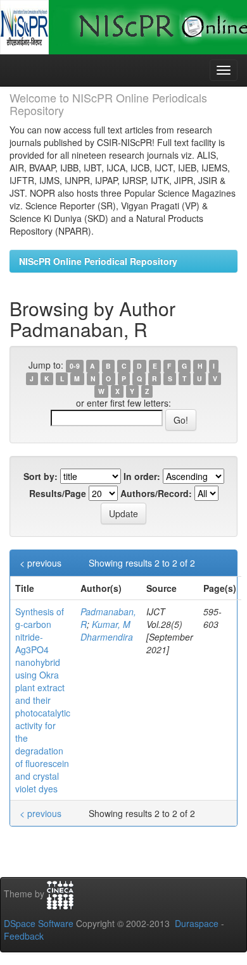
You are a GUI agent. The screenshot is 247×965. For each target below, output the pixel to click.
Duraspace (196, 923)
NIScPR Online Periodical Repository (98, 261)
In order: (142, 476)
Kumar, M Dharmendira (106, 630)
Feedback (24, 936)
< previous (40, 562)
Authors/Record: (156, 493)
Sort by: (40, 476)
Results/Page (57, 493)
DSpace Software (38, 923)
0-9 (75, 366)
